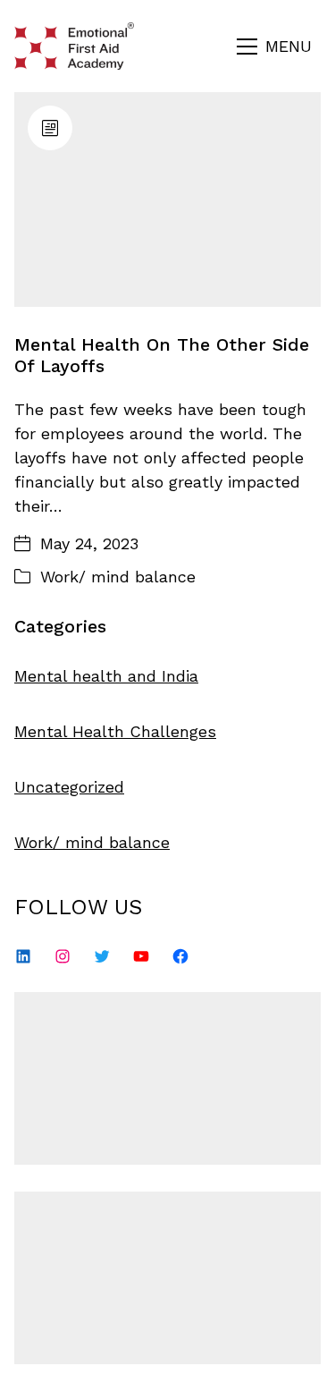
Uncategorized (69, 786)
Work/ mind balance (118, 576)
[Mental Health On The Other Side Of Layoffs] (167, 199)
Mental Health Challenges (115, 731)
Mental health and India (106, 675)
